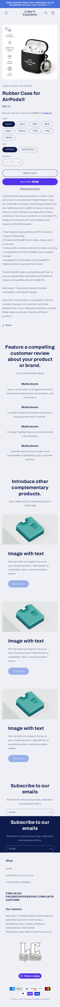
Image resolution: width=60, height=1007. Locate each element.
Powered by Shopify (41, 999)
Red (35, 124)
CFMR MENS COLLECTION (20, 875)
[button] (6, 13)
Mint (47, 131)
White (9, 138)
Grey (8, 131)
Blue (47, 124)
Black (9, 124)
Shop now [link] (18, 584)
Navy (22, 124)
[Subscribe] (50, 812)
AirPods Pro (28, 149)
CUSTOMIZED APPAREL (18, 882)
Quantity (6, 156)
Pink (35, 131)
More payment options (30, 189)
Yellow (21, 131)
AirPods (10, 149)
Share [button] (8, 325)
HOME (9, 869)
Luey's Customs (25, 999)
